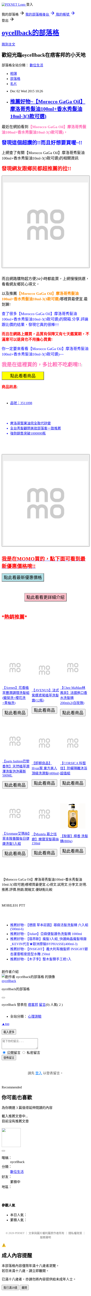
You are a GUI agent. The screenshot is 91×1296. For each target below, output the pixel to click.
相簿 (13, 73)
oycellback (9, 981)
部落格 (15, 78)
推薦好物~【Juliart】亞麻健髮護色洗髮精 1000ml (46, 934)
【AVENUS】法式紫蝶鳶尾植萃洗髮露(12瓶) (45, 695)
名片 (13, 84)
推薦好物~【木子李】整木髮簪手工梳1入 (40, 959)
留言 (42, 1004)
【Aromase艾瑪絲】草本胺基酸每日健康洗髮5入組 (16, 838)
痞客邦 (33, 1004)
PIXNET (20, 1233)
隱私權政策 (75, 1233)
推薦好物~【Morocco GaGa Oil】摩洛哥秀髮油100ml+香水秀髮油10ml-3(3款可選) (47, 109)
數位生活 (36, 65)
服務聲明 (45, 1237)
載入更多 (8, 1032)
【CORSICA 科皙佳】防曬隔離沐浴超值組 (73, 768)
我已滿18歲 (10, 1287)
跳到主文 (8, 44)
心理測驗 (34, 1016)
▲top (5, 1024)
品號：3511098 (21, 403)
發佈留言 (8, 1057)
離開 (24, 1287)
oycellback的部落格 (30, 32)
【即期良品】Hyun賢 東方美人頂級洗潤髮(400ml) (45, 768)
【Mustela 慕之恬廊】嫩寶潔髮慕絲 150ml (45, 838)
